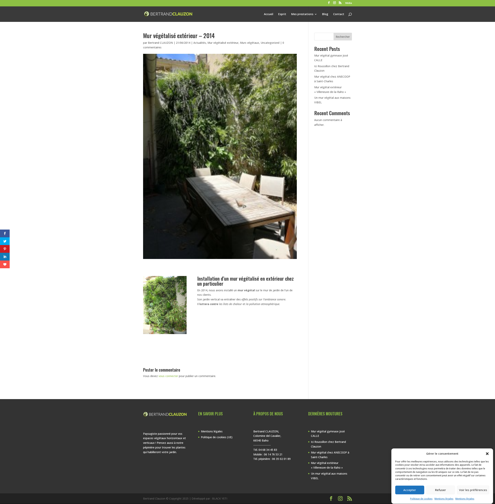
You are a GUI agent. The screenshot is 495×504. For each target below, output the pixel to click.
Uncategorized (270, 43)
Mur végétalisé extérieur (222, 43)
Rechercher (343, 37)
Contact (338, 14)
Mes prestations (302, 14)
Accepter (409, 490)
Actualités (199, 43)
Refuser (440, 490)
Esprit (282, 14)
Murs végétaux (249, 43)
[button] (487, 454)
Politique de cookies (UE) (216, 437)
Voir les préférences (473, 490)
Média (348, 3)
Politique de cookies (421, 498)
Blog (325, 14)
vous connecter (168, 376)
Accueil (268, 14)
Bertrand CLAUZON (160, 43)
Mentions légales (443, 498)
